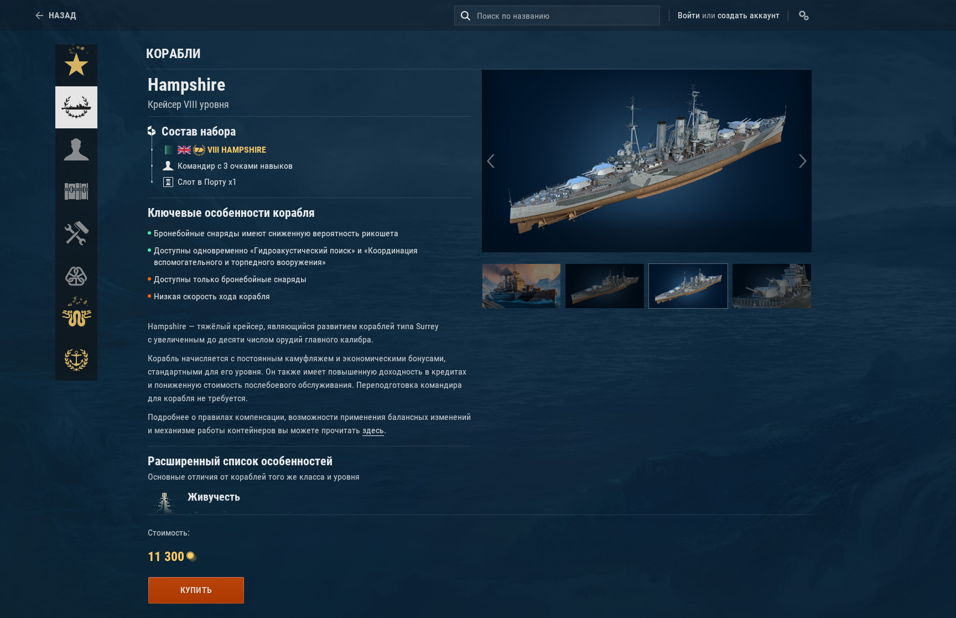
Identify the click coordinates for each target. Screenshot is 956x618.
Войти (689, 15)
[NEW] (76, 65)
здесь (373, 430)
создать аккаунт (749, 15)
